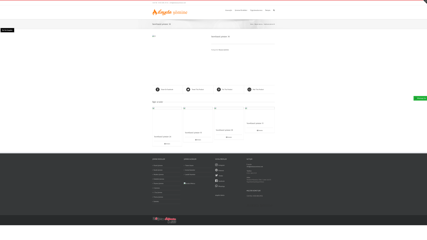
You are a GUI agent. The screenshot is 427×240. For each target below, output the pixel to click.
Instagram (221, 165)
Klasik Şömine (158, 165)
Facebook (221, 181)
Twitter (221, 176)
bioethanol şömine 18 (193, 133)
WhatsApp (221, 186)
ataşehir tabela (219, 195)
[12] (180, 56)
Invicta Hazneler (190, 170)
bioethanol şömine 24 (162, 137)
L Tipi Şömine (158, 192)
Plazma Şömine (158, 183)
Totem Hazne (189, 165)
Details (168, 144)
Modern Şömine (159, 174)
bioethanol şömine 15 (255, 123)
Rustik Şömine (158, 170)
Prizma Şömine (158, 197)
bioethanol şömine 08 (224, 130)
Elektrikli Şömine (159, 179)
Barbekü (156, 201)
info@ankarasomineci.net (178, 3)
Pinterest (221, 171)
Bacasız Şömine (224, 50)
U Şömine (157, 188)
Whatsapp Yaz (421, 98)
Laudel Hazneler (190, 174)
